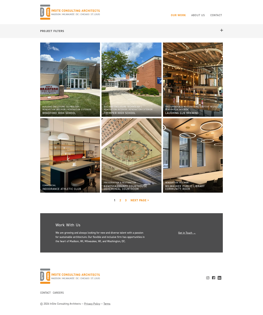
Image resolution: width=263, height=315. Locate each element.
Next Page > (140, 200)
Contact (216, 15)
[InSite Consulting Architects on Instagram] (207, 278)
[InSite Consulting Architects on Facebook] (213, 278)
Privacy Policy (92, 304)
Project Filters (52, 31)
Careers (58, 293)
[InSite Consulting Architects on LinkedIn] (219, 278)
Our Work (178, 15)
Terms (106, 304)
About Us (198, 15)
